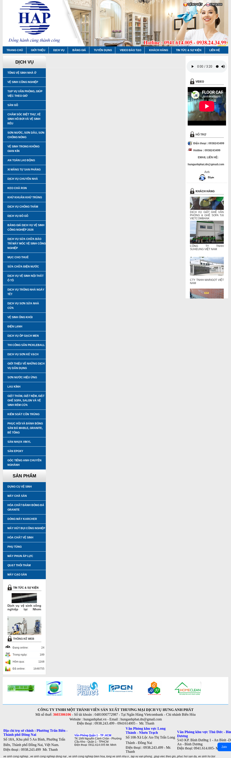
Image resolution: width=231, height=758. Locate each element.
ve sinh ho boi (206, 756)
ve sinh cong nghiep (15, 756)
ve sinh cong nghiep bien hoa (87, 756)
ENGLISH (216, 4)
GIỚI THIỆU (38, 50)
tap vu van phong (142, 756)
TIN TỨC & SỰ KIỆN (188, 50)
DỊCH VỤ (59, 50)
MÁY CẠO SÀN (17, 574)
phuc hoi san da (187, 756)
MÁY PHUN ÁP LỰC (20, 556)
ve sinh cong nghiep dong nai (48, 756)
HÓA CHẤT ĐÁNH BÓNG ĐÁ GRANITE (25, 507)
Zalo (224, 747)
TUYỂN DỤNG (103, 50)
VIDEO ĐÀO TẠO (130, 50)
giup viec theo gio (165, 756)
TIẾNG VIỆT (195, 4)
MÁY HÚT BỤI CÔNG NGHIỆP (26, 528)
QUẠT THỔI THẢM (19, 565)
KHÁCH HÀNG (158, 50)
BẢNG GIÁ (79, 50)
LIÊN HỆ (214, 50)
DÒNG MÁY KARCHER (22, 519)
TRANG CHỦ (15, 50)
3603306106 (62, 714)
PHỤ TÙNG (14, 546)
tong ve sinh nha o (117, 756)
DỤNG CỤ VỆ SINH (19, 486)
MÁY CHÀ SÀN (17, 495)
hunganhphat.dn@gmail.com (141, 719)
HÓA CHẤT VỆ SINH (20, 537)
